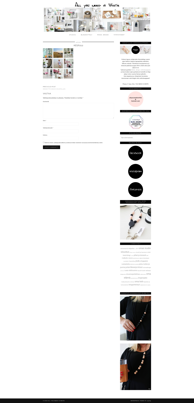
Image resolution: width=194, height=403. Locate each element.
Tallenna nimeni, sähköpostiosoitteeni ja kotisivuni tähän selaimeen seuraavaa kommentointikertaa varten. (74, 142)
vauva (130, 258)
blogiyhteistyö (134, 285)
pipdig (149, 400)
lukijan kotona (132, 252)
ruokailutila (126, 264)
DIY (137, 248)
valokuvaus (143, 274)
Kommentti (46, 101)
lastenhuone (136, 258)
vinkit (148, 252)
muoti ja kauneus (141, 252)
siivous (132, 282)
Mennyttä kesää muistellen (54, 88)
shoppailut (144, 261)
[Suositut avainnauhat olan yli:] (135, 340)
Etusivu (72, 35)
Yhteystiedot (119, 35)
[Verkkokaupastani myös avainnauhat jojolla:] (135, 239)
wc (135, 248)
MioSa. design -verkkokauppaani (140, 70)
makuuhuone (125, 282)
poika (141, 264)
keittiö (126, 270)
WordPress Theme (137, 400)
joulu (138, 261)
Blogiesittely (86, 35)
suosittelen (126, 261)
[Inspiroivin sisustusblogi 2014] (135, 128)
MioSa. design (103, 35)
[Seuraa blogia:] (135, 160)
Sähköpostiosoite (48, 128)
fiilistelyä (134, 267)
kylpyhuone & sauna (145, 285)
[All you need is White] (97, 16)
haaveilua (132, 261)
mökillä (132, 255)
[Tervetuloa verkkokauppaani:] (135, 53)
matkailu (125, 258)
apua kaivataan (144, 258)
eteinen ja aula (134, 264)
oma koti (139, 281)
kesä (125, 255)
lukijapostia (123, 274)
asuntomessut (134, 278)
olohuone (133, 270)
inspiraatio (142, 278)
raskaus (148, 270)
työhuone (122, 270)
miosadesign (147, 267)
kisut (140, 267)
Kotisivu (45, 135)
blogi (128, 255)
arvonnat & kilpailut (127, 248)
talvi (147, 255)
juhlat (127, 267)
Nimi (44, 120)
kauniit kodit (141, 270)
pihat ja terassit (140, 255)
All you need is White (56, 400)
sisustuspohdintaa (133, 274)
